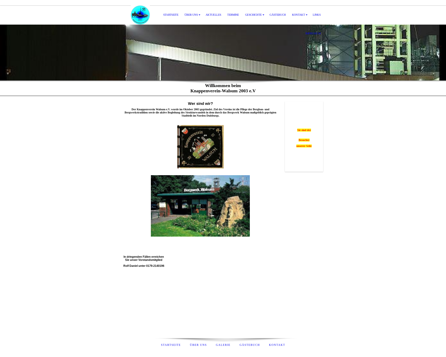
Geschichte (253, 14)
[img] (140, 15)
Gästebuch (278, 14)
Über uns (191, 14)
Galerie (223, 344)
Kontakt (298, 14)
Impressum (313, 33)
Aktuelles (213, 14)
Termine (233, 14)
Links (317, 14)
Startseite (171, 14)
